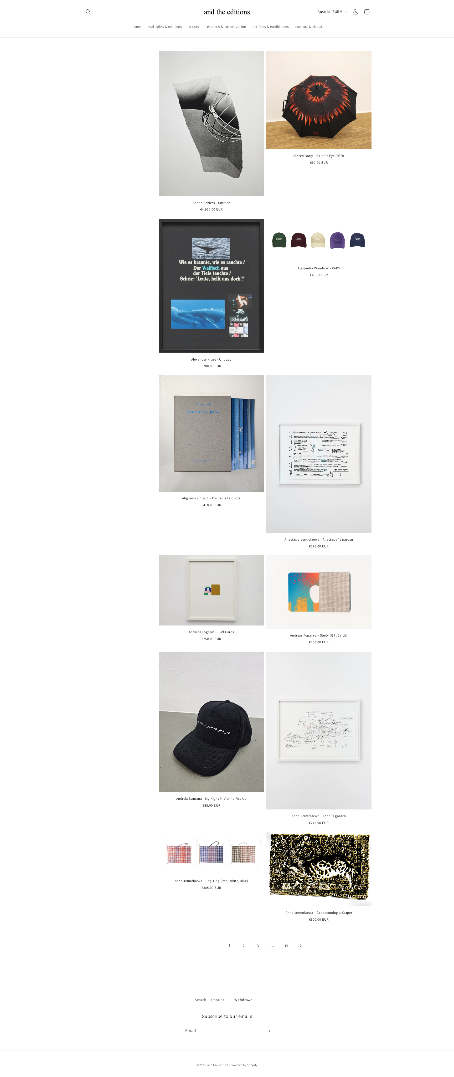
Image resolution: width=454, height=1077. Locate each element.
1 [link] (230, 945)
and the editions (218, 1065)
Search (201, 999)
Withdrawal (244, 999)
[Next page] (300, 945)
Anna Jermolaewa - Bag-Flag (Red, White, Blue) (211, 881)
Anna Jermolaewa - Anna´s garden (319, 816)
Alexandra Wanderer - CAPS (319, 268)
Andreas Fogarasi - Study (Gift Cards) (318, 636)
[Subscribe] (268, 1031)
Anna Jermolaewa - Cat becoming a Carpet (319, 913)
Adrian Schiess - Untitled (211, 203)
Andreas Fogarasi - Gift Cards (211, 632)
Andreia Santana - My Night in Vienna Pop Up (211, 799)
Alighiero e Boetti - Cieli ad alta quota (211, 498)
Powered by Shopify (243, 1065)
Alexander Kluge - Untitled (211, 359)
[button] (88, 12)
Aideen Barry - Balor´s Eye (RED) (318, 156)
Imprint (217, 999)
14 (286, 945)
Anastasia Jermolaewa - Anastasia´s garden (319, 539)
